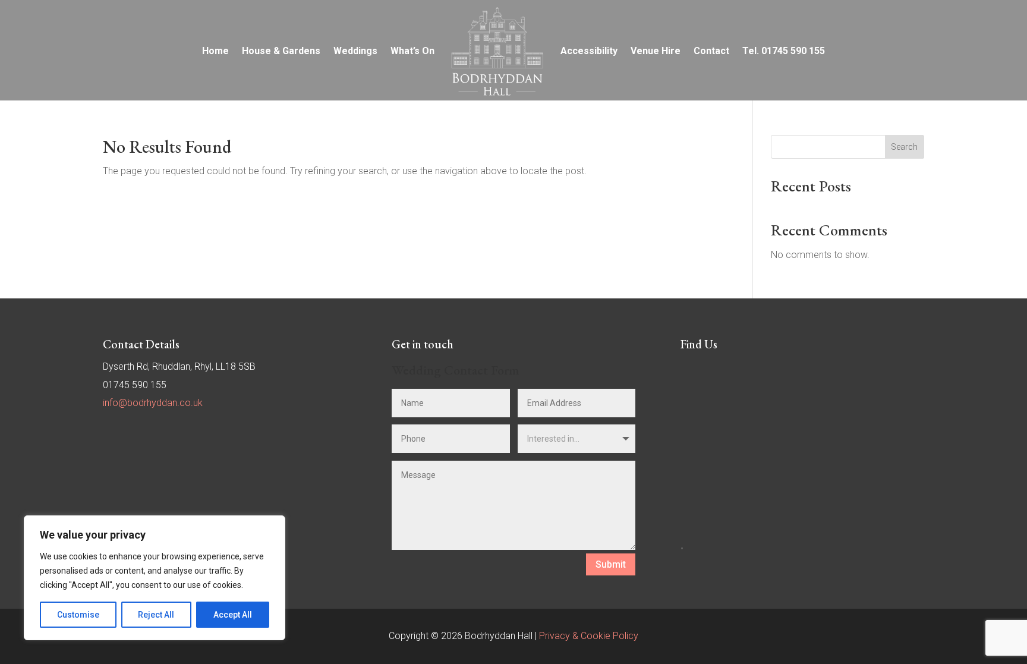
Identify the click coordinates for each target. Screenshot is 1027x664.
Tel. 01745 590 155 (783, 50)
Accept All (232, 614)
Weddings (355, 50)
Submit (611, 564)
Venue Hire (656, 50)
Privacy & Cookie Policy (588, 635)
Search (904, 147)
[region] (154, 577)
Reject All (156, 614)
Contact (711, 50)
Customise (78, 614)
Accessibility (589, 50)
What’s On (412, 50)
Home (215, 50)
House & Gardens (281, 50)
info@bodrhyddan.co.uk (153, 402)
